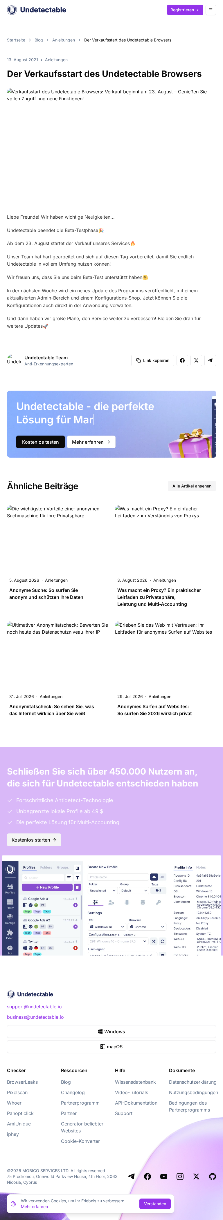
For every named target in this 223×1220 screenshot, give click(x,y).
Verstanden (155, 1203)
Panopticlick (20, 1113)
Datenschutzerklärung (193, 1082)
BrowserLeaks (22, 1082)
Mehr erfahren (88, 442)
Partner (69, 1113)
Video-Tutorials (131, 1092)
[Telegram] (131, 1176)
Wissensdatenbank (135, 1082)
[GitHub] (212, 1176)
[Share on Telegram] (210, 360)
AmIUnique (19, 1124)
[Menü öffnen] (211, 10)
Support (123, 1113)
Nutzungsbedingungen (193, 1092)
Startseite (16, 39)
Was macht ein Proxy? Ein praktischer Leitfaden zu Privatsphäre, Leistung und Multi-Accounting (159, 597)
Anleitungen (63, 39)
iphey (13, 1134)
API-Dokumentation (136, 1103)
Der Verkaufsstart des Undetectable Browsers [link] (127, 39)
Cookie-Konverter (80, 1141)
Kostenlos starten (31, 840)
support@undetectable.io (34, 1006)
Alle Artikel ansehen (191, 485)
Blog (39, 39)
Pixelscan (17, 1092)
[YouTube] (163, 1176)
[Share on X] (196, 360)
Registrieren (182, 9)
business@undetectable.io (35, 1017)
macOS (115, 1046)
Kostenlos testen (40, 442)
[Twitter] (196, 1176)
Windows (114, 1031)
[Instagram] (180, 1176)
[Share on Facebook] (182, 360)
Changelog (73, 1092)
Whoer (14, 1103)
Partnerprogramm (80, 1103)
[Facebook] (147, 1176)
